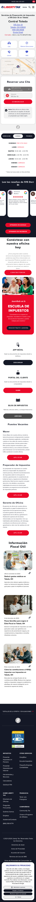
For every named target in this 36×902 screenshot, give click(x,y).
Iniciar (25, 7)
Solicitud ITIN (7, 785)
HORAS (18, 136)
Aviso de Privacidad (18, 849)
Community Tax (25, 810)
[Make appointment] (33, 2)
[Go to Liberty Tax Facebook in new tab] (18, 720)
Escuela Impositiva (26, 761)
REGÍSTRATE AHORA (18, 328)
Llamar (9, 55)
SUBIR (18, 390)
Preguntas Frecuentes (7, 806)
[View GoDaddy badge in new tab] (18, 746)
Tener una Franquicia (23, 798)
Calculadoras (7, 781)
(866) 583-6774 (8, 823)
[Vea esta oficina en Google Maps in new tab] (3, 194)
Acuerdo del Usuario (18, 853)
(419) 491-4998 (18, 29)
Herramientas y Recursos (8, 775)
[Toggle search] (30, 7)
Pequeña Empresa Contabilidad (26, 766)
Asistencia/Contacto (9, 819)
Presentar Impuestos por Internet (8, 768)
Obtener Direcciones (26, 46)
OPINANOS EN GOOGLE (18, 225)
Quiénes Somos (8, 812)
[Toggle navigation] (33, 7)
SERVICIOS (7, 136)
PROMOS (29, 136)
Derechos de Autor (18, 845)
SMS (27, 55)
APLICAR (18, 457)
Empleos (6, 815)
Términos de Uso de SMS (18, 856)
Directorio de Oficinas (7, 800)
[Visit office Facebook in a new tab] (18, 127)
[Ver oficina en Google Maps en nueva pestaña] (18, 67)
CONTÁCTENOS (18, 272)
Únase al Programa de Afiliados (26, 815)
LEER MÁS (18, 416)
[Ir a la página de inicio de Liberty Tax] (11, 7)
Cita (9, 46)
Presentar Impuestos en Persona (7, 759)
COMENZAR (18, 102)
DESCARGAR (18, 362)
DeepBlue (23, 757)
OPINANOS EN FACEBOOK (18, 231)
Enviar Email (18, 32)
